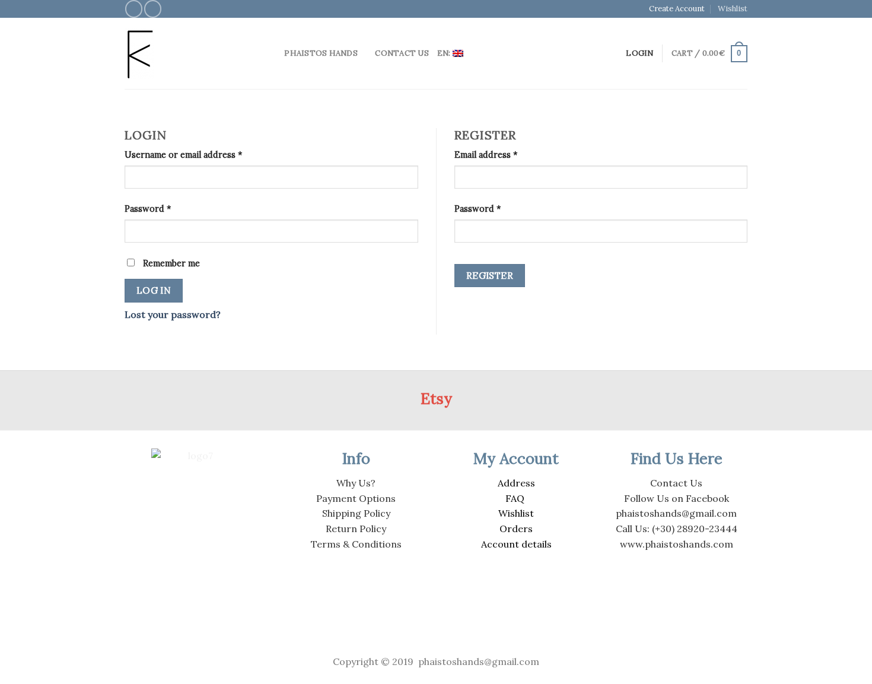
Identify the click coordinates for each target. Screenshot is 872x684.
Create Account (677, 9)
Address (516, 483)
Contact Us (402, 53)
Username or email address (183, 154)
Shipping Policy (356, 513)
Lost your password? (173, 314)
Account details (516, 544)
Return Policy (356, 529)
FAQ (514, 498)
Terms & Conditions (356, 544)
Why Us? (355, 483)
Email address (485, 154)
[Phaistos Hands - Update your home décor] (187, 53)
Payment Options (356, 498)
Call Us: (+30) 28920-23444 (676, 529)
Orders (516, 529)
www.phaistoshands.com (676, 544)
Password (148, 208)
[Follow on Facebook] (133, 8)
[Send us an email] (152, 8)
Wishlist (732, 9)
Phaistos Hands (321, 53)
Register (490, 275)
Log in (153, 290)
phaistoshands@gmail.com (676, 513)
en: (445, 53)
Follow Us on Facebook (676, 498)
